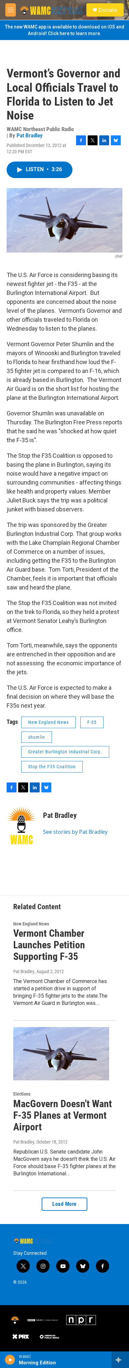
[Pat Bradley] (21, 825)
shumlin (36, 737)
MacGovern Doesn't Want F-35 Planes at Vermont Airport (62, 1115)
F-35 (92, 722)
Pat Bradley (30, 135)
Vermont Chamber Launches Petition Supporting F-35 (49, 944)
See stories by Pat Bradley (75, 831)
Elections (21, 1094)
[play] (10, 1359)
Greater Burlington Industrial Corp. (65, 751)
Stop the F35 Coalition (52, 766)
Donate (108, 10)
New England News (48, 722)
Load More (64, 1204)
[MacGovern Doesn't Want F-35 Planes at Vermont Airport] (61, 1054)
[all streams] (120, 1359)
